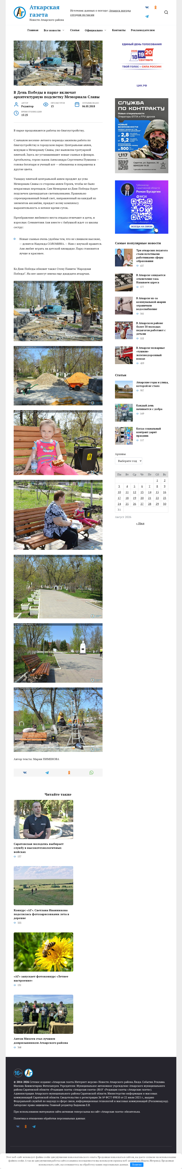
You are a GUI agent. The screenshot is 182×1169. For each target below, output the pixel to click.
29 (157, 504)
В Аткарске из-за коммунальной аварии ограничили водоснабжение (151, 304)
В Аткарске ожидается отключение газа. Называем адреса (150, 279)
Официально (94, 30)
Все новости (52, 30)
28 (149, 504)
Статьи (74, 30)
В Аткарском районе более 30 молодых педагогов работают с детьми (151, 328)
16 (164, 492)
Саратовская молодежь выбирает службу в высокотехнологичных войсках (39, 848)
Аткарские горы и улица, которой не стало (152, 384)
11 (127, 492)
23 (164, 498)
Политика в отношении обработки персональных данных (49, 1118)
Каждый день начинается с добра (149, 407)
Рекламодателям (143, 30)
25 (127, 504)
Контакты (118, 30)
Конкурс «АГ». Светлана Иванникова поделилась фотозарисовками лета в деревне (41, 914)
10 (119, 492)
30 (164, 504)
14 (149, 492)
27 (142, 504)
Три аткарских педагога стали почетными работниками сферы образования (152, 256)
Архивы (120, 454)
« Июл (140, 523)
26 (134, 504)
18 (127, 498)
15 (157, 492)
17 (119, 498)
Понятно (137, 1164)
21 (149, 498)
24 (119, 504)
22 (157, 498)
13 (142, 492)
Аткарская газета (45, 10)
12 (134, 492)
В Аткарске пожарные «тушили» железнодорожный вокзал (150, 353)
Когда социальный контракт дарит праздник (148, 432)
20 (142, 498)
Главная (32, 30)
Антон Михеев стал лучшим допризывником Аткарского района (41, 1040)
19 (134, 498)
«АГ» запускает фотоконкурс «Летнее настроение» (41, 978)
